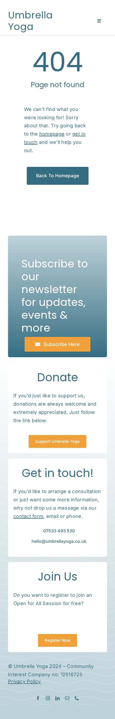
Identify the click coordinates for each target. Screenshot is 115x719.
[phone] (77, 698)
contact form (28, 516)
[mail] (67, 698)
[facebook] (38, 698)
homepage (51, 134)
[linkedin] (57, 698)
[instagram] (48, 698)
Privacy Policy (24, 681)
